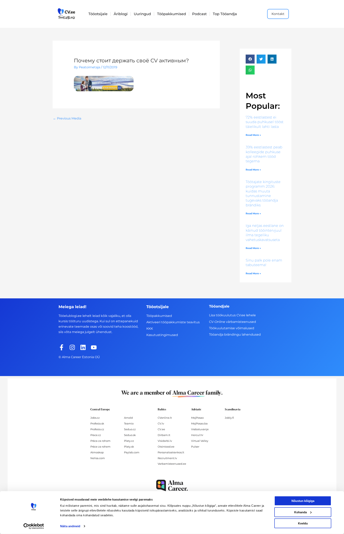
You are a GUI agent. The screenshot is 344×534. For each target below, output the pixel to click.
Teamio (129, 423)
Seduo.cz (130, 429)
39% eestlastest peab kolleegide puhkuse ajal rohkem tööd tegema (264, 154)
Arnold (128, 417)
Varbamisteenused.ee (172, 463)
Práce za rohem (100, 446)
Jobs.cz (95, 417)
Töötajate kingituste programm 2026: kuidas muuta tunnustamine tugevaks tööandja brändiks (263, 193)
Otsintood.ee (166, 446)
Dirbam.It (164, 435)
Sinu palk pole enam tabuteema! (264, 262)
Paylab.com (131, 452)
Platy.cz (129, 440)
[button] (250, 59)
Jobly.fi (229, 417)
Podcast (199, 14)
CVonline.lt (165, 417)
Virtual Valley (199, 440)
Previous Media (67, 118)
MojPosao (197, 417)
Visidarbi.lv (165, 440)
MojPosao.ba (199, 423)
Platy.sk (129, 446)
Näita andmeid (70, 526)
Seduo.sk (130, 435)
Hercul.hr (197, 435)
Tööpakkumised (171, 14)
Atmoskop (97, 452)
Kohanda (300, 512)
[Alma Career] (172, 485)
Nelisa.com (97, 458)
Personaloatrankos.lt (171, 452)
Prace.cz (95, 435)
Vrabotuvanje (200, 429)
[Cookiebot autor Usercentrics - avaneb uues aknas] (33, 526)
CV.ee (161, 429)
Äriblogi (121, 14)
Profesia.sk (97, 423)
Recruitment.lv (167, 458)
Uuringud (142, 14)
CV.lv (161, 423)
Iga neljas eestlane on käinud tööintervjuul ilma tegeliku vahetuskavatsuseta (265, 232)
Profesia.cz (97, 429)
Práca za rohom (100, 440)
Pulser (195, 446)
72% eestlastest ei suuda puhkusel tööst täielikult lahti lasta (264, 122)
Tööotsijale (98, 14)
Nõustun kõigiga (302, 501)
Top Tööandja (225, 14)
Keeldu (303, 523)
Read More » (253, 134)
